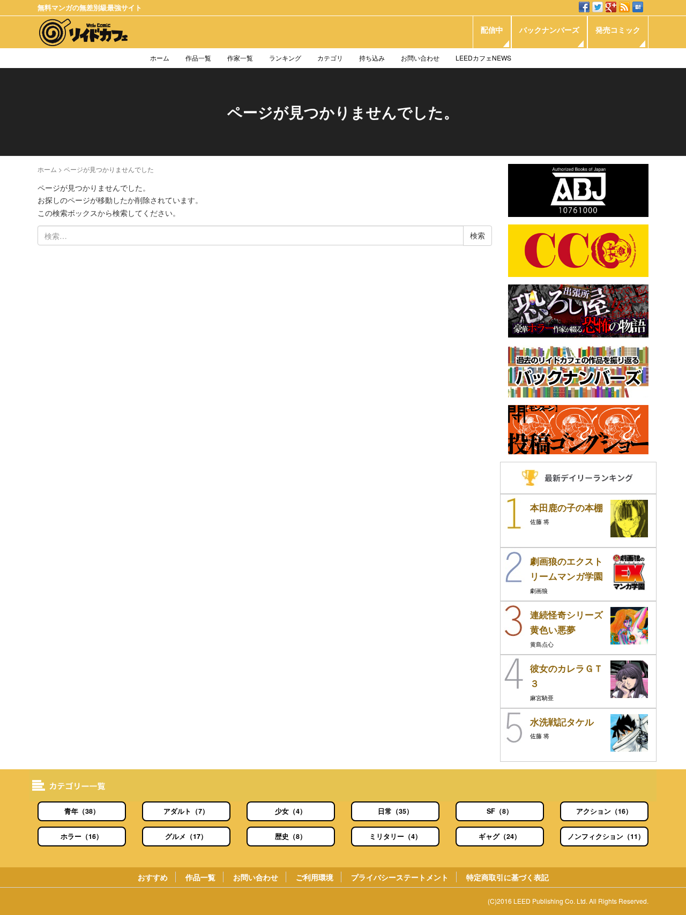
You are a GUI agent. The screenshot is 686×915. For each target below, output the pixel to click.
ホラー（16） (82, 836)
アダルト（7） (186, 811)
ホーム (159, 57)
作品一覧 (198, 57)
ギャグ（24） (500, 836)
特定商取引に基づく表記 (507, 877)
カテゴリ (330, 57)
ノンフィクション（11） (606, 836)
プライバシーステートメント (400, 877)
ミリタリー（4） (395, 836)
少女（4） (291, 811)
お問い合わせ (420, 57)
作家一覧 (240, 57)
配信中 (492, 29)
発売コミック (617, 29)
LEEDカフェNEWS (483, 57)
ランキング (285, 57)
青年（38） (82, 811)
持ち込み (372, 57)
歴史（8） (291, 836)
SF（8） (500, 811)
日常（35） (395, 811)
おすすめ (153, 877)
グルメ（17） (186, 836)
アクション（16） (604, 811)
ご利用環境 (314, 877)
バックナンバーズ (549, 29)
